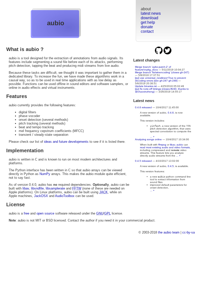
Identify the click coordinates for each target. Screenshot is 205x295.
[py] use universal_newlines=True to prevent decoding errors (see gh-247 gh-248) (160, 79)
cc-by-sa (188, 232)
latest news (151, 13)
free (26, 213)
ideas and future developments (66, 142)
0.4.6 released (143, 107)
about (146, 9)
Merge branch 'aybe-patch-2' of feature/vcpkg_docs (153, 68)
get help (148, 22)
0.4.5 (171, 166)
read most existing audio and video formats (165, 147)
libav (172, 144)
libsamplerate (55, 188)
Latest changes (146, 60)
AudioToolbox (64, 196)
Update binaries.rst (146, 86)
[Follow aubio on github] (159, 53)
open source (45, 213)
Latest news (143, 100)
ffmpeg (162, 144)
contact (147, 31)
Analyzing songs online (148, 139)
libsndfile (37, 188)
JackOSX (41, 196)
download (149, 18)
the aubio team (169, 232)
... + (152, 136)
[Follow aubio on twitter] (168, 53)
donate (147, 27)
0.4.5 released (143, 161)
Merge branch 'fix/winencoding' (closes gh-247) (162, 72)
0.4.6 (171, 112)
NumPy (45, 174)
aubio (55, 23)
